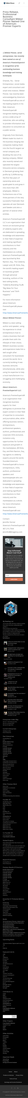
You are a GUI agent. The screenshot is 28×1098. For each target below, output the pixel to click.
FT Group (5, 746)
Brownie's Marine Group (8, 741)
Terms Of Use (6, 1059)
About (16, 1071)
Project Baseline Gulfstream (9, 836)
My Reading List (6, 638)
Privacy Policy (6, 1060)
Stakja (4, 759)
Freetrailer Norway (7, 751)
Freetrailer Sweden (7, 749)
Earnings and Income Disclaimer (13, 1082)
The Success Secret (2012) (8, 924)
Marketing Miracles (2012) (8, 926)
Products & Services (8, 1075)
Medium (4, 1006)
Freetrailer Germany (7, 753)
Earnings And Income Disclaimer (10, 1062)
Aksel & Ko (5, 756)
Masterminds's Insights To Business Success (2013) (14, 932)
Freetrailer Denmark (7, 748)
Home (10, 1071)
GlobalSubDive (6, 1010)
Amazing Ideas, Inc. (7, 816)
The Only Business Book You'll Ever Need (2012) (13, 923)
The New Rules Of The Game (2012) (10, 927)
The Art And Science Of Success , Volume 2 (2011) (13, 921)
